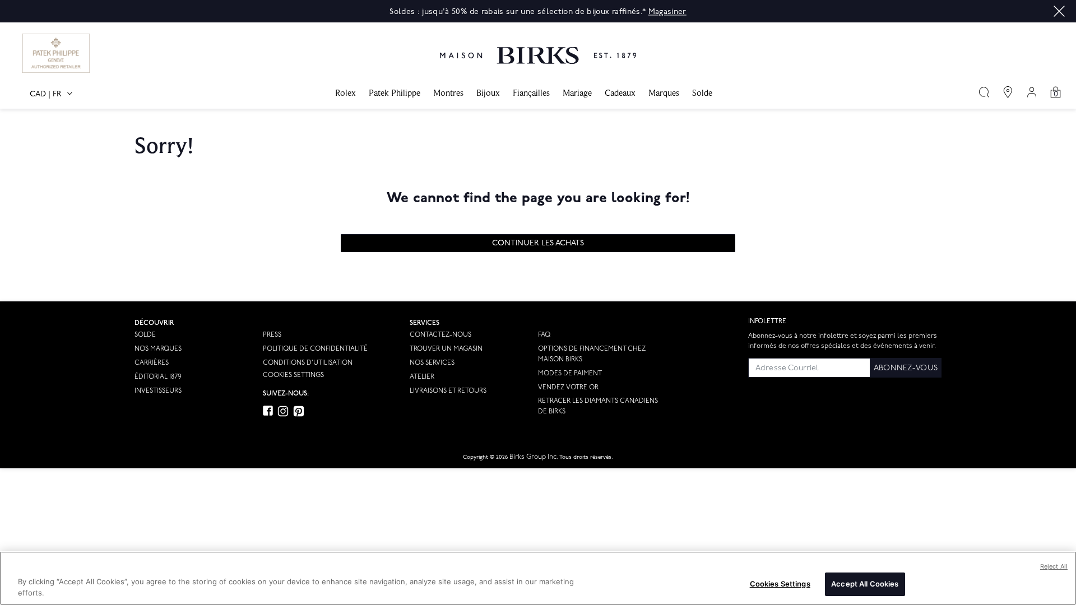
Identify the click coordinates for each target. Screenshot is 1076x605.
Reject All (1054, 566)
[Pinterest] (298, 411)
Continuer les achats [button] (538, 243)
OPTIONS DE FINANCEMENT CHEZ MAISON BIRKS (592, 354)
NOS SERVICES (432, 363)
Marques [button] (663, 92)
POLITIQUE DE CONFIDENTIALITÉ (315, 349)
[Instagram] (283, 411)
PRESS (272, 335)
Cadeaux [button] (620, 92)
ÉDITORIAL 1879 (157, 377)
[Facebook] (268, 411)
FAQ (544, 335)
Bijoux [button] (488, 92)
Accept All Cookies (864, 583)
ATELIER (422, 377)
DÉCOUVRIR (154, 323)
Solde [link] (702, 92)
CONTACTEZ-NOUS (440, 335)
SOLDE (145, 335)
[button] (1059, 11)
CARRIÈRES (151, 363)
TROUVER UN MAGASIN (446, 349)
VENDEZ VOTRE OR (568, 387)
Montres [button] (448, 92)
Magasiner (667, 11)
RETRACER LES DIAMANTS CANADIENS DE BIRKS (598, 406)
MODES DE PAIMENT (570, 373)
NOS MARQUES (158, 349)
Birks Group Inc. (533, 457)
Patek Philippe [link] (394, 92)
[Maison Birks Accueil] (538, 47)
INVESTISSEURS (158, 391)
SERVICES (424, 323)
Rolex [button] (345, 92)
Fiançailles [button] (531, 92)
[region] (538, 578)
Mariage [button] (577, 92)
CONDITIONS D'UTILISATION (308, 363)
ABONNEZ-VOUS (906, 368)
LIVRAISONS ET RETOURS (448, 391)
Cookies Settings (293, 375)
